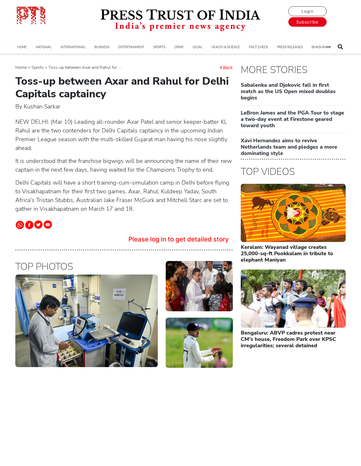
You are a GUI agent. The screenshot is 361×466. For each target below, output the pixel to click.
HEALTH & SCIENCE (225, 47)
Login (307, 11)
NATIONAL (44, 47)
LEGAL (197, 47)
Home (21, 67)
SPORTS (159, 47)
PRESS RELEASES (290, 47)
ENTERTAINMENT (131, 47)
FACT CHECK (258, 47)
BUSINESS (101, 47)
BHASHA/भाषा (321, 47)
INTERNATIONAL (73, 47)
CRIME (179, 47)
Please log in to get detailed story (178, 239)
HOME (22, 47)
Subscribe (307, 22)
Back (228, 67)
